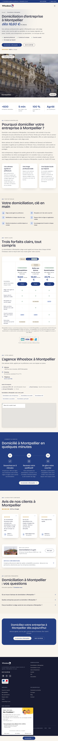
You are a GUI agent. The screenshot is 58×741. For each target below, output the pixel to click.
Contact (32, 697)
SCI (31, 674)
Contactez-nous (18, 587)
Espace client (53, 1)
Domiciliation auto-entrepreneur (10, 395)
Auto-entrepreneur (35, 669)
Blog (32, 694)
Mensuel (23, 259)
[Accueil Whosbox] (8, 6)
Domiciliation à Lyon (35, 667)
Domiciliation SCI (39, 395)
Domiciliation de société (26, 395)
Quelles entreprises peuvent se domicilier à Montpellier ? (19, 600)
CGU (49, 728)
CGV (45, 728)
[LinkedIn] (10, 676)
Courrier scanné (6, 690)
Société (32, 672)
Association (33, 676)
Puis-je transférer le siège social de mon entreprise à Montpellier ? (22, 605)
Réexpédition (5, 692)
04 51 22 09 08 (43, 1)
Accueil (3, 12)
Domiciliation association (9, 398)
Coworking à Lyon (6, 701)
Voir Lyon (49, 550)
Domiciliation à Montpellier (37, 665)
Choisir (22, 284)
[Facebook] (3, 676)
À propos (33, 692)
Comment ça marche (36, 690)
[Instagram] (6, 676)
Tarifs (3, 699)
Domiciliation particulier (23, 398)
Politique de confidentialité (36, 728)
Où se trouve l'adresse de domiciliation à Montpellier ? (18, 594)
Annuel (32, 259)
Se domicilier (28, 738)
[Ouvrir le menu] (54, 5)
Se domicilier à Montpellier (11, 45)
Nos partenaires (6, 694)
